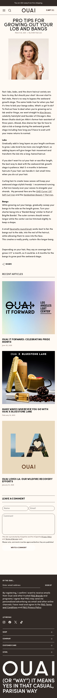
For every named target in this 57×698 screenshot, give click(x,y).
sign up (48, 585)
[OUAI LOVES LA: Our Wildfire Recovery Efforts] (28, 447)
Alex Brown (45, 113)
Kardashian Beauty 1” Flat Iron (38, 195)
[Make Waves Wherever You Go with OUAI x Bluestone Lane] (28, 377)
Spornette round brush (21, 229)
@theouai (7, 617)
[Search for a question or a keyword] (9, 10)
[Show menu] (4, 10)
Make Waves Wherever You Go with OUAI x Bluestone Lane (25, 410)
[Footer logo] (28, 668)
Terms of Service (11, 539)
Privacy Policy (46, 537)
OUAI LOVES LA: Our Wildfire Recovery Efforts (27, 480)
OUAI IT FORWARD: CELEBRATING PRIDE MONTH (26, 340)
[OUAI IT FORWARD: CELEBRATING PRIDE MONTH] (28, 307)
